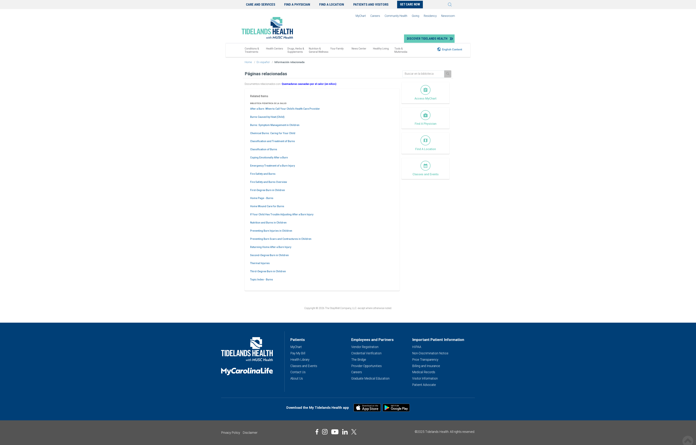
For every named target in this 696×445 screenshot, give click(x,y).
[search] (423, 74)
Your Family (337, 48)
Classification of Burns (263, 149)
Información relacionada (289, 62)
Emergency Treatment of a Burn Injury (272, 165)
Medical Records (423, 372)
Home (248, 62)
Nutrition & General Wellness (318, 50)
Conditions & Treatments (252, 50)
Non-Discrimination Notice (430, 353)
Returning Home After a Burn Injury (270, 247)
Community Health (396, 16)
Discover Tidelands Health (427, 38)
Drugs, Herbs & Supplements (295, 50)
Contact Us (298, 372)
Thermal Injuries (260, 263)
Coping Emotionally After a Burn (269, 157)
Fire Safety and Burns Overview (268, 182)
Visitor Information (425, 378)
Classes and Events (303, 366)
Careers (375, 16)
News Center (359, 48)
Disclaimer (250, 432)
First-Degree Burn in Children (267, 190)
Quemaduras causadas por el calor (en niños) (309, 83)
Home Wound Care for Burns (267, 206)
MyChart (361, 16)
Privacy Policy (230, 432)
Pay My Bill (297, 353)
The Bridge (358, 359)
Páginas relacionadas (266, 73)
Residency (430, 16)
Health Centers (274, 48)
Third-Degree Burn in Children (268, 271)
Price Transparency (425, 359)
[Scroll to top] (687, 437)
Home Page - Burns (261, 198)
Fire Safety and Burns (263, 173)
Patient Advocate (424, 385)
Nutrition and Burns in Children (268, 222)
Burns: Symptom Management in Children (274, 125)
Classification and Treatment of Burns (272, 141)
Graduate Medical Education (370, 378)
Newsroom (448, 16)
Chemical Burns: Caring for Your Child (272, 133)
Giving (415, 16)
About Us (296, 378)
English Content (452, 49)
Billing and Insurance (426, 366)
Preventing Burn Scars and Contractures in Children (280, 238)
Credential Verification (366, 353)
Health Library (299, 359)
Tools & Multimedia (400, 50)
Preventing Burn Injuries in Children (271, 230)
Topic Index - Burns (261, 279)
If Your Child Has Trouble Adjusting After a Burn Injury (281, 214)
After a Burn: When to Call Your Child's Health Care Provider (285, 108)
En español (263, 62)
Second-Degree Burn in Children (269, 255)
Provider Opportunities (366, 366)
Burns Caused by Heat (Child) (267, 116)
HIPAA (416, 347)
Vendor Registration (364, 347)
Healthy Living (381, 48)
